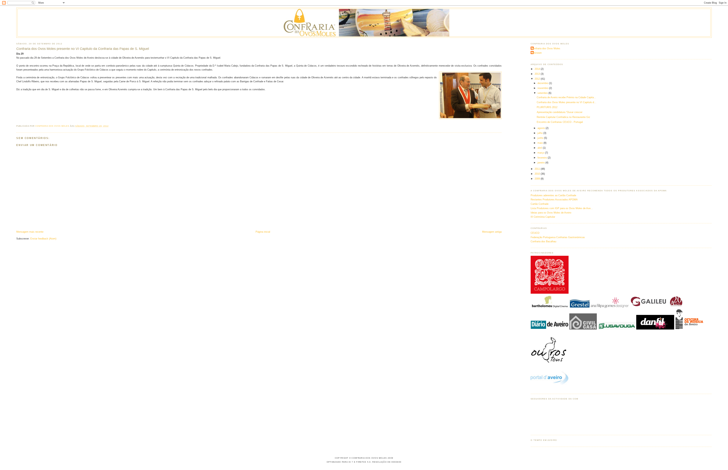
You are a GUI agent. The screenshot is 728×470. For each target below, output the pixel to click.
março (541, 152)
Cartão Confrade (539, 203)
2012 (538, 78)
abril (540, 147)
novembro (543, 88)
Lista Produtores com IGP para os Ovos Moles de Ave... (562, 208)
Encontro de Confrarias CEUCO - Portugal (560, 122)
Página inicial (263, 231)
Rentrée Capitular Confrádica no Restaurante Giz (563, 117)
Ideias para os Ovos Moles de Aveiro (551, 212)
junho (540, 138)
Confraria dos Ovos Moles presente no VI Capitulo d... (566, 102)
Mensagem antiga (492, 231)
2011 (538, 168)
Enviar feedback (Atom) (43, 238)
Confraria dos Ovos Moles (546, 48)
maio (540, 142)
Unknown (537, 52)
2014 (538, 68)
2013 (538, 73)
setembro (542, 93)
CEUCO (535, 232)
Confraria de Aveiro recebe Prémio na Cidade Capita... (566, 97)
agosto (541, 128)
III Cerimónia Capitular (543, 216)
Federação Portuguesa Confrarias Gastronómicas (558, 237)
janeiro (541, 162)
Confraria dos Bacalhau (543, 241)
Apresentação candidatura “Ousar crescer (559, 112)
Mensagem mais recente (29, 231)
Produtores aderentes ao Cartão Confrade (553, 195)
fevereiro (542, 157)
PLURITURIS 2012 (547, 107)
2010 (538, 173)
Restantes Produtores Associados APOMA (554, 199)
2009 (538, 178)
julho (540, 133)
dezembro (543, 83)
